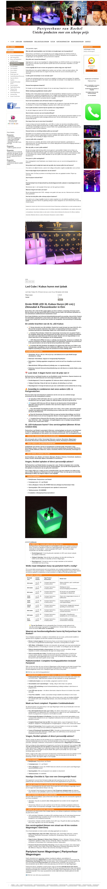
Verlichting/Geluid (15, 92)
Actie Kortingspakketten (16, 55)
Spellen (12, 80)
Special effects (14, 78)
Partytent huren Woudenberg (75, 884)
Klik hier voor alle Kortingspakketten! (38, 672)
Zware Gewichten (15, 96)
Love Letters (13, 70)
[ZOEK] (22, 49)
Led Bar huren (14, 61)
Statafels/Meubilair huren (15, 82)
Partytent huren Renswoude (42, 885)
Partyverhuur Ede (82, 885)
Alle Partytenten (14, 57)
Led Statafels (13, 68)
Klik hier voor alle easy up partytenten (39, 875)
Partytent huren (96, 884)
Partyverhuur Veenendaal (93, 885)
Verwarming (13, 94)
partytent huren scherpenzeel (26, 884)
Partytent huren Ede (63, 884)
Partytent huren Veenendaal (17, 885)
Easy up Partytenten (15, 59)
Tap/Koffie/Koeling (15, 87)
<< (45, 221)
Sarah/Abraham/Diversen (17, 76)
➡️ (27, 672)
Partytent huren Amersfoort (39, 884)
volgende (41, 221)
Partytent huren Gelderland (52, 884)
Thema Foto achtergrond (13, 89)
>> (44, 221)
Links (17, 884)
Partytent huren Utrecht (72, 885)
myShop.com (33, 541)
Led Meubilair (14, 66)
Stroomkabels (14, 85)
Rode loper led (14, 74)
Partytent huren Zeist (87, 884)
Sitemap (13, 884)
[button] (26, 281)
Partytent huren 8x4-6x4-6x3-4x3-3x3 (58, 885)
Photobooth (13, 72)
